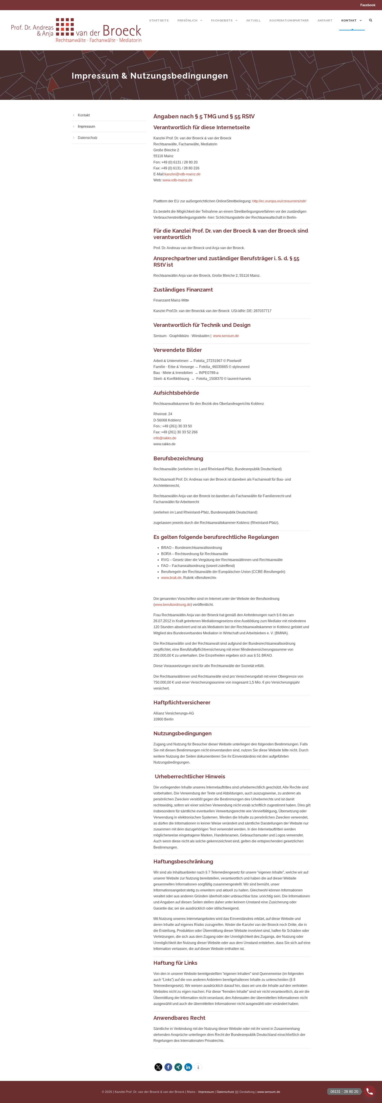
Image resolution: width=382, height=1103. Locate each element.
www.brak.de (171, 578)
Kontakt (349, 20)
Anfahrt (325, 20)
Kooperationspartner (289, 20)
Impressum (86, 126)
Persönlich (187, 20)
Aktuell (253, 20)
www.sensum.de (226, 336)
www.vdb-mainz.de (177, 180)
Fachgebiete (222, 20)
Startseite (159, 20)
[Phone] (370, 1091)
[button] (158, 1067)
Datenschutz (87, 138)
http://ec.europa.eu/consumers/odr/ (279, 201)
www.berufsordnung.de (173, 604)
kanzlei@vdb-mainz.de (182, 174)
